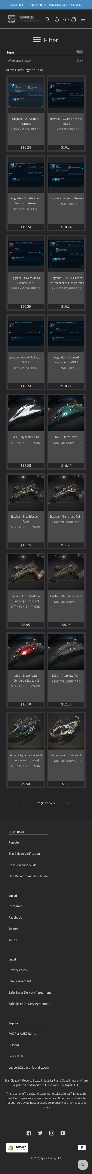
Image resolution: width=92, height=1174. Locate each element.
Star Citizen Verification (24, 853)
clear (79, 52)
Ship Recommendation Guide (28, 876)
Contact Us (16, 1056)
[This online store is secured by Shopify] (17, 1149)
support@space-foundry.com (29, 1067)
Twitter (13, 928)
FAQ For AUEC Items (22, 1033)
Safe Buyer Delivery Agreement (30, 992)
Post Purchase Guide (23, 864)
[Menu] (83, 19)
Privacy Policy (18, 969)
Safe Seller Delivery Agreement (29, 1003)
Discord (14, 1044)
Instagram (16, 906)
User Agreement (20, 981)
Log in (65, 19)
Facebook (15, 917)
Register (14, 842)
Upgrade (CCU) (21, 60)
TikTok (13, 939)
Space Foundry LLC (51, 1158)
